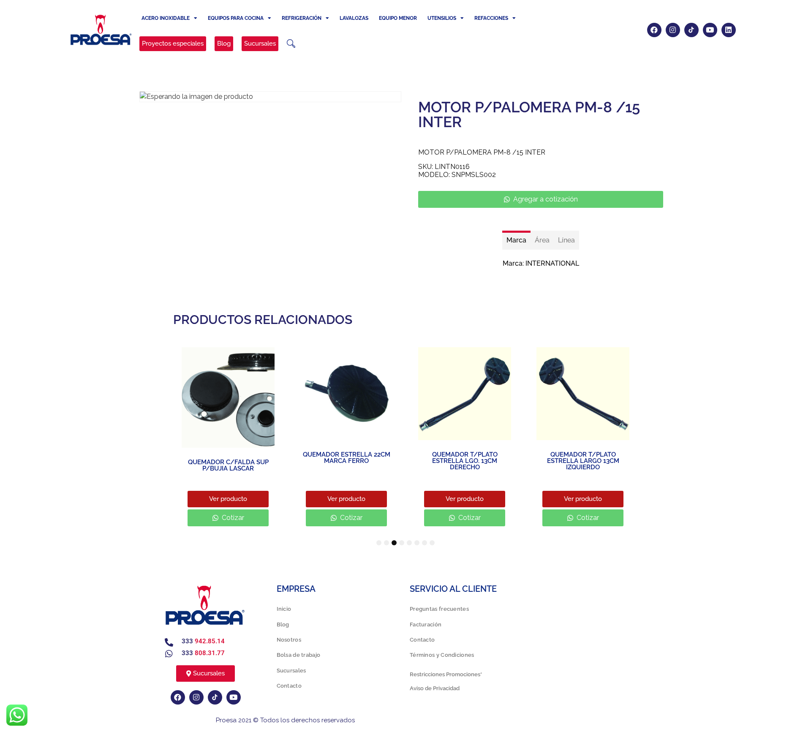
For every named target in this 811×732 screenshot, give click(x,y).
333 (203, 641)
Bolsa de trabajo (299, 655)
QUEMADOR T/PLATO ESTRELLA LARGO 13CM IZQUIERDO (583, 461)
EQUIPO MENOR (398, 18)
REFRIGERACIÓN (301, 18)
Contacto (289, 686)
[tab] (516, 240)
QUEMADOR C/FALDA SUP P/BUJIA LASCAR (228, 465)
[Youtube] (710, 30)
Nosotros (289, 640)
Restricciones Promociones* (446, 674)
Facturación (425, 624)
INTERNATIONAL (552, 263)
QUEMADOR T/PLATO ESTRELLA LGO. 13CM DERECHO (465, 461)
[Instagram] (673, 30)
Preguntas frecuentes (439, 609)
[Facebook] (654, 30)
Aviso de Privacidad (435, 688)
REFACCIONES (491, 18)
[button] (291, 43)
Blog (283, 624)
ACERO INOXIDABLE (166, 18)
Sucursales (291, 670)
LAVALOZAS (354, 18)
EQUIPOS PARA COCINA (236, 18)
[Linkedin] (728, 30)
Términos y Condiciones (442, 655)
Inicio (284, 609)
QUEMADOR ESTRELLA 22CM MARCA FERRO (346, 458)
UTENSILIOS (441, 18)
